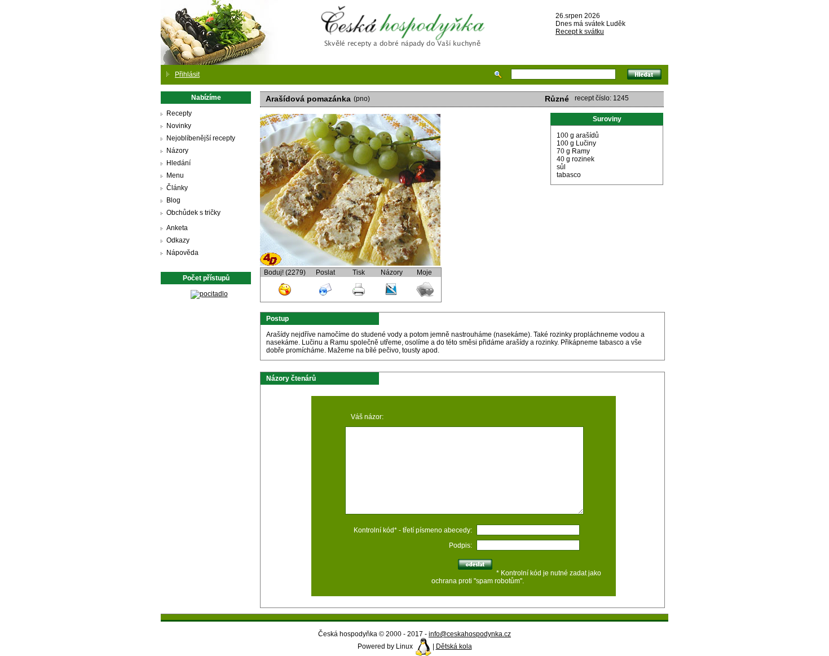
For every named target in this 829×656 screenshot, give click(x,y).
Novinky (178, 126)
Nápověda (182, 253)
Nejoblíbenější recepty (200, 138)
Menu (175, 175)
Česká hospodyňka (405, 17)
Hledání (178, 163)
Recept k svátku (579, 32)
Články (177, 188)
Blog (173, 200)
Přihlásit (187, 74)
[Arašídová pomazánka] (350, 263)
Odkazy (177, 240)
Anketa (177, 228)
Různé (557, 98)
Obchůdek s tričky (193, 213)
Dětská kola (454, 646)
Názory (177, 151)
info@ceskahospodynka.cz (470, 634)
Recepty (179, 113)
